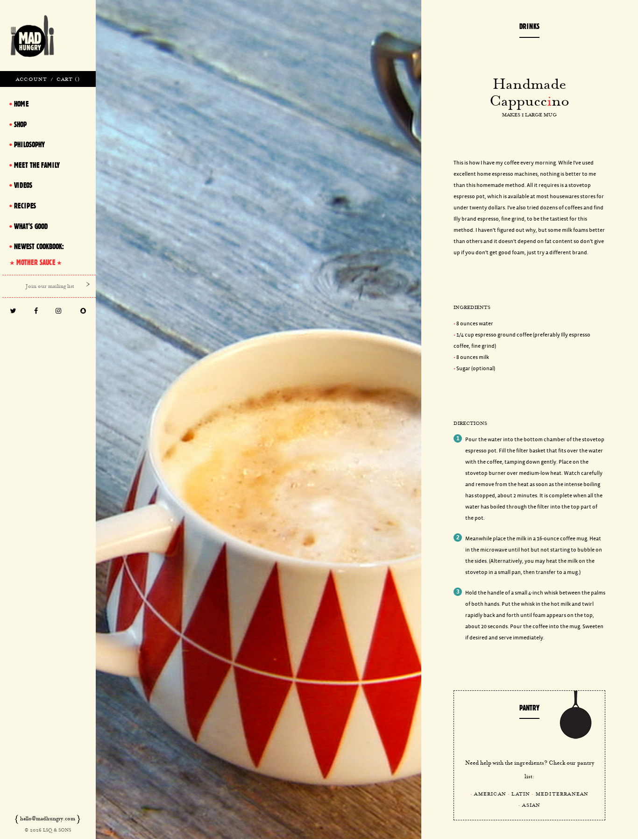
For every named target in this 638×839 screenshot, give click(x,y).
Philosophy (29, 144)
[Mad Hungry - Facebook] (36, 311)
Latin (520, 793)
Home (21, 103)
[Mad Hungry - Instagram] (58, 311)
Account (31, 79)
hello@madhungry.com (47, 818)
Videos (23, 185)
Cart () (68, 79)
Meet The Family (37, 165)
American (490, 793)
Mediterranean (562, 793)
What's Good (31, 226)
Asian (531, 805)
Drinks (529, 26)
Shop (20, 124)
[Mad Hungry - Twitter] (13, 311)
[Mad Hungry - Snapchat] (83, 311)
